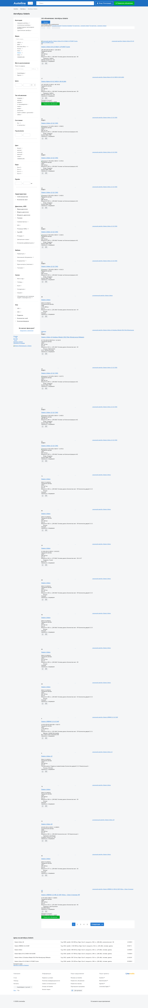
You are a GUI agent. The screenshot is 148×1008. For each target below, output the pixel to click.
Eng (15, 990)
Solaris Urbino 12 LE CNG (49, 123)
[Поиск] (38, 3)
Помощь (16, 980)
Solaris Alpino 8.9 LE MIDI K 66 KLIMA (53, 81)
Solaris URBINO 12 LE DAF (50, 721)
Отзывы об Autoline (47, 986)
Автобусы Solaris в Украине (21, 965)
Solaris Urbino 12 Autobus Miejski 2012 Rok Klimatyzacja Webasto (62, 337)
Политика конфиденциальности (51, 980)
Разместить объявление (50, 104)
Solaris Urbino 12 (46, 756)
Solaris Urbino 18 (46, 824)
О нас (15, 977)
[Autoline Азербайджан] (20, 3)
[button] (42, 63)
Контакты (16, 983)
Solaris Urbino (45, 300)
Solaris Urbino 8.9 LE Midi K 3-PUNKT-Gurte (55, 47)
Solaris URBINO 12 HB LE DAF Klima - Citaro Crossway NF (60, 895)
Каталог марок (46, 989)
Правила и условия (47, 977)
